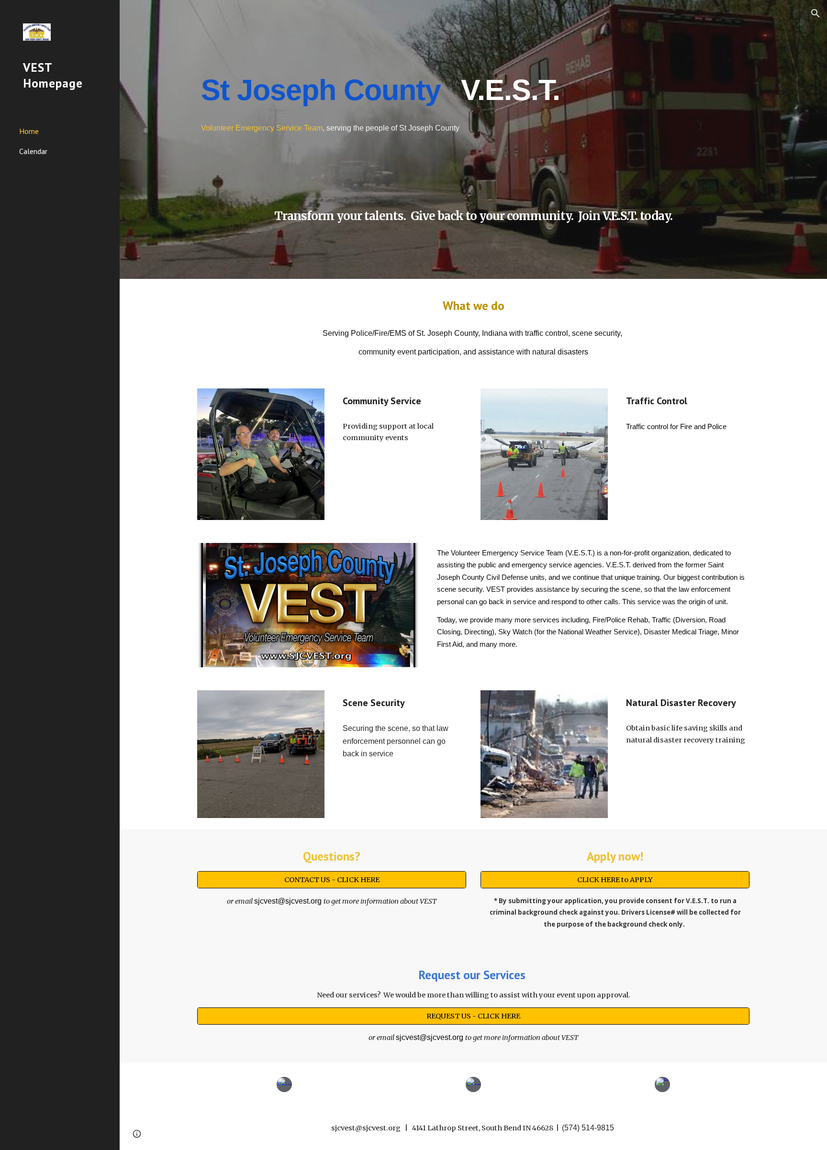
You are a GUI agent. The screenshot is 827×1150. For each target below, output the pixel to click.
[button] (815, 13)
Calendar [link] (33, 151)
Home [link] (29, 131)
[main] (473, 89)
